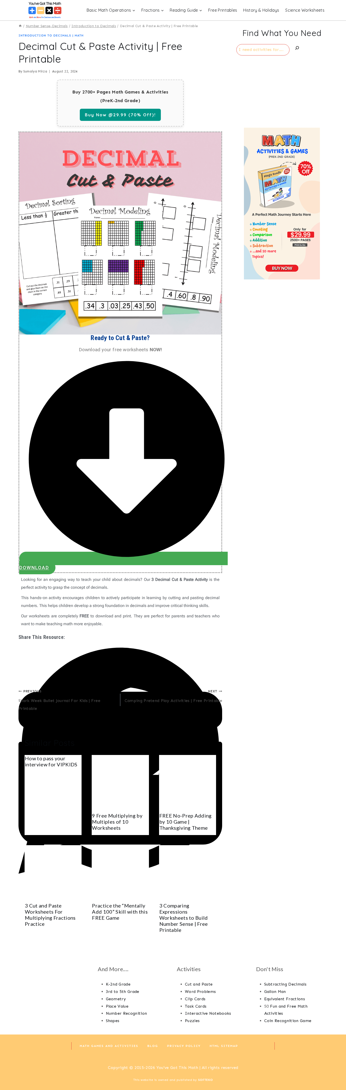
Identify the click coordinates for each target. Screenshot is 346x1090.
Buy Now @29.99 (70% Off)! (120, 114)
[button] (120, 649)
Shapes (113, 1020)
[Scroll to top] (334, 1070)
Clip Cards (195, 998)
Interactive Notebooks (208, 1013)
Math (79, 35)
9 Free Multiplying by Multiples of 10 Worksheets (117, 821)
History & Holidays (261, 10)
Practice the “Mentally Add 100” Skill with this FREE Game (120, 911)
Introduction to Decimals (44, 35)
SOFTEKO (205, 1080)
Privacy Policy (184, 1046)
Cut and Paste (199, 984)
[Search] (297, 49)
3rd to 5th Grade (122, 991)
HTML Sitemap (224, 1046)
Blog (152, 1046)
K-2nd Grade (118, 984)
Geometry (116, 998)
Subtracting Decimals (285, 984)
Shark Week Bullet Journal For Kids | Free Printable (59, 700)
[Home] (20, 26)
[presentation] (120, 783)
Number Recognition (126, 1013)
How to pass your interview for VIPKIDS (51, 761)
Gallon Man (275, 991)
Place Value (117, 1006)
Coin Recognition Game (288, 1020)
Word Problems (200, 991)
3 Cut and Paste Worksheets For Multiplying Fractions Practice (50, 914)
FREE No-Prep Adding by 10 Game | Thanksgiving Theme (185, 821)
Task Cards (195, 1006)
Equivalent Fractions (284, 998)
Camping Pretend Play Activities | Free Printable (173, 696)
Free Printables (222, 10)
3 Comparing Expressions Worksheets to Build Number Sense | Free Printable (183, 917)
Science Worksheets (304, 10)
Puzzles (192, 1020)
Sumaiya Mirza (35, 71)
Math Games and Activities (109, 1046)
